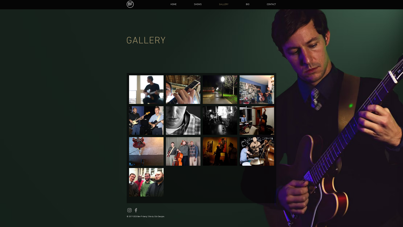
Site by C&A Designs (156, 216)
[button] (146, 89)
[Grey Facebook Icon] (136, 210)
